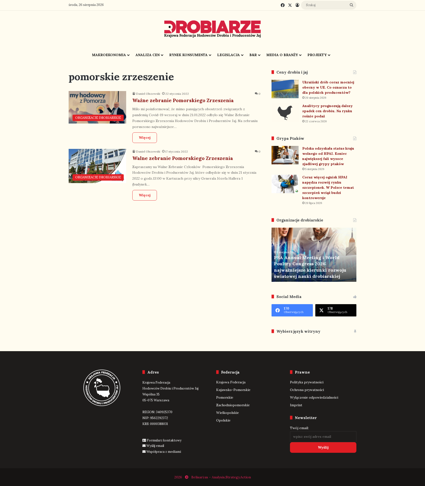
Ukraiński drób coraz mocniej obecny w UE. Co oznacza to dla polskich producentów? (328, 87)
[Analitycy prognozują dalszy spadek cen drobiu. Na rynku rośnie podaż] (285, 112)
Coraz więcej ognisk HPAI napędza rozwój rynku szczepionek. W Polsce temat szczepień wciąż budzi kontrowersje (328, 187)
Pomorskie (224, 397)
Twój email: (299, 428)
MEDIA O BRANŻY (282, 55)
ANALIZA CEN (148, 55)
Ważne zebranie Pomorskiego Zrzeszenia (183, 100)
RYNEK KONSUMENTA (188, 55)
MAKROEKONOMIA (109, 55)
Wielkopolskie (227, 412)
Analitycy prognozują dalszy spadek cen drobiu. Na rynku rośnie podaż (327, 111)
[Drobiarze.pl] (212, 29)
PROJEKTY (317, 55)
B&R (253, 55)
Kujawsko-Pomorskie (233, 390)
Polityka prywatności (306, 382)
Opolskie (223, 420)
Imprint (296, 405)
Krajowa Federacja (230, 382)
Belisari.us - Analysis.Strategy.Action (221, 477)
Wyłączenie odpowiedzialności (314, 397)
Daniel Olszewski (148, 93)
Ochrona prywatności (307, 390)
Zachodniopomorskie (233, 405)
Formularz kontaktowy (164, 440)
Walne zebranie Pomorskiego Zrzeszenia (182, 158)
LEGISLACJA (228, 55)
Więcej (145, 137)
